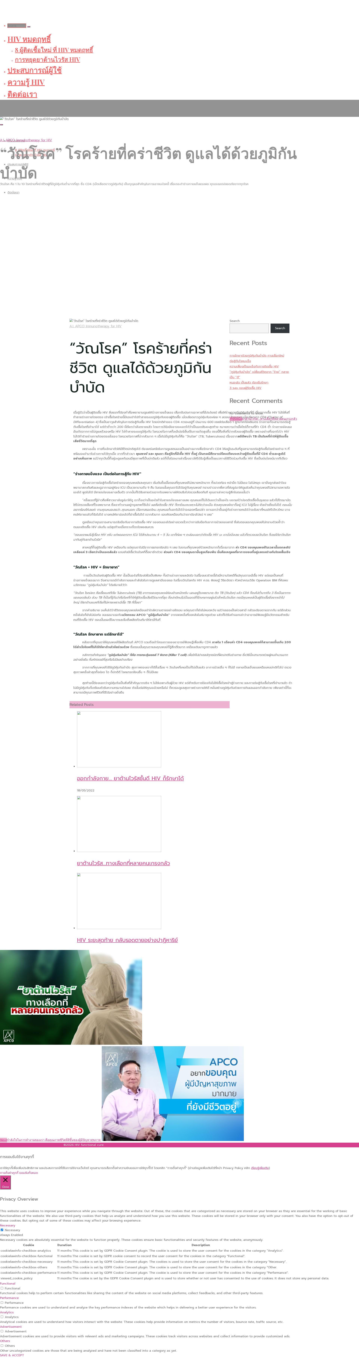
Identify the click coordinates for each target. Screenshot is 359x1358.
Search (235, 321)
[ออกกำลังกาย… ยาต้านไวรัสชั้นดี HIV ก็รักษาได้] (119, 766)
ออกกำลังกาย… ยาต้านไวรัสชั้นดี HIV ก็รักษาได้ (130, 778)
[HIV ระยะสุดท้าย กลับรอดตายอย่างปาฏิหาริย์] (119, 928)
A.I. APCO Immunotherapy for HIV (26, 140)
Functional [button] (7, 1283)
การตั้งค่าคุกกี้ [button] (9, 1173)
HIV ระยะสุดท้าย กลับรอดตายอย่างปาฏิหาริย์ (127, 940)
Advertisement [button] (11, 1327)
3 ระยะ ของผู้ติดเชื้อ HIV (245, 388)
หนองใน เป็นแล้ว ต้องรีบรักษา (249, 382)
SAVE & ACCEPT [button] (12, 1355)
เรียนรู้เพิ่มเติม (260, 1168)
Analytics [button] (7, 1312)
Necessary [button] (7, 1225)
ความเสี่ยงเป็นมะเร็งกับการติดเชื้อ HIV (254, 366)
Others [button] (5, 1341)
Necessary (12, 1230)
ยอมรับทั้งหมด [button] (28, 1173)
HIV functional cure (18, 105)
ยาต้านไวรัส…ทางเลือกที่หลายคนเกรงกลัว (123, 863)
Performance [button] (9, 1298)
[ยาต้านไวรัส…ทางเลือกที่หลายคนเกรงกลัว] (119, 851)
